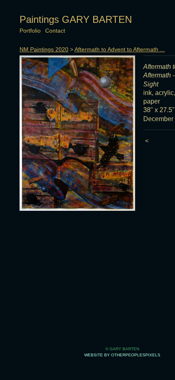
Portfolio (30, 30)
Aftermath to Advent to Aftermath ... (119, 49)
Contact (55, 30)
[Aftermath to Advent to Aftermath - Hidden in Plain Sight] (77, 133)
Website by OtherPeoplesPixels (122, 355)
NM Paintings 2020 (44, 49)
